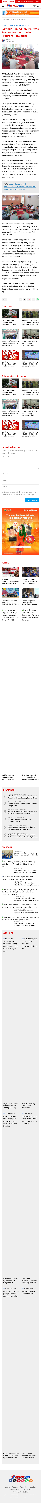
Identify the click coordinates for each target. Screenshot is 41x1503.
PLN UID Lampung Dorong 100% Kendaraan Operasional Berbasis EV (30, 1106)
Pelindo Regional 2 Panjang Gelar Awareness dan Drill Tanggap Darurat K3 (9, 323)
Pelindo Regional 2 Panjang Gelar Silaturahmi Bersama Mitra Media (29, 602)
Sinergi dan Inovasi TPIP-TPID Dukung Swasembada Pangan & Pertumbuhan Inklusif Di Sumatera (30, 777)
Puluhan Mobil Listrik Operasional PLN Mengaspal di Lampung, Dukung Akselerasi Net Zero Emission (10, 1281)
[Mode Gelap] (34, 6)
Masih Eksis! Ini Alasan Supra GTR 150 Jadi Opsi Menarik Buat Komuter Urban (11, 1456)
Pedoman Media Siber (21, 1492)
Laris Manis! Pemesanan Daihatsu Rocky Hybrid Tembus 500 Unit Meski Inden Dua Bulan (30, 1281)
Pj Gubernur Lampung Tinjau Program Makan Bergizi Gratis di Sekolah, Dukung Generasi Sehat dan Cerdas (23, 836)
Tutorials (23, 1487)
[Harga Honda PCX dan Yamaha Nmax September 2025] (30, 1370)
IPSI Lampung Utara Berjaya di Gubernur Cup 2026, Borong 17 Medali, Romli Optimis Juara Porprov (25, 871)
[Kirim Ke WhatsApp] (37, 299)
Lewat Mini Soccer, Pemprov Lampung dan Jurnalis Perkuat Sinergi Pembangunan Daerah (25, 924)
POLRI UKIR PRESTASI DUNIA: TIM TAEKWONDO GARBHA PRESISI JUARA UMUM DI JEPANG (10, 602)
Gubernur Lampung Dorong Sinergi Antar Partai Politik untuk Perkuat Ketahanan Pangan (29, 581)
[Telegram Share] (33, 299)
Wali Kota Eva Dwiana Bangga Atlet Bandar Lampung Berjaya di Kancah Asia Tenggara (26, 884)
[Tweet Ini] (24, 299)
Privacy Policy (15, 1489)
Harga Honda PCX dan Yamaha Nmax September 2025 (29, 1456)
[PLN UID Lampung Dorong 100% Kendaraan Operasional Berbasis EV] (30, 1020)
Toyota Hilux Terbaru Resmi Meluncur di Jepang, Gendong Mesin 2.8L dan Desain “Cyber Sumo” (11, 1106)
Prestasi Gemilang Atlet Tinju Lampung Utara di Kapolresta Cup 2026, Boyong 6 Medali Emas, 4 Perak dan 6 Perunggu (26, 899)
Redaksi (15, 1487)
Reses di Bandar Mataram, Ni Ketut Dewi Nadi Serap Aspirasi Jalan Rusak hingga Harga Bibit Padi (10, 581)
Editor (8, 39)
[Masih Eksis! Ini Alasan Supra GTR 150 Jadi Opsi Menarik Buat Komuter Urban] (11, 1370)
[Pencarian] (38, 6)
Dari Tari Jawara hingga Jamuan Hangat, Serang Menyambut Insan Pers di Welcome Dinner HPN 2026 (10, 777)
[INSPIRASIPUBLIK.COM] (14, 6)
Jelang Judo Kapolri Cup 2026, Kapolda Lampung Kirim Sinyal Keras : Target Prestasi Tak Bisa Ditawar (26, 854)
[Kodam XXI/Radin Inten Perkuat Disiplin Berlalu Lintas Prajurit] (10, 334)
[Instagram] (23, 1481)
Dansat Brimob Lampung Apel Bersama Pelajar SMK (22, 805)
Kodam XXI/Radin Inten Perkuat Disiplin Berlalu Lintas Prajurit (10, 343)
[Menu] (3, 6)
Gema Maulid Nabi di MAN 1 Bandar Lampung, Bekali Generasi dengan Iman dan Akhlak (30, 343)
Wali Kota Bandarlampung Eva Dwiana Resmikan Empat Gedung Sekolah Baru (22, 797)
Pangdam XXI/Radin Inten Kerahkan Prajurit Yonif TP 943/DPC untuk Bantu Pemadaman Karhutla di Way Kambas (30, 323)
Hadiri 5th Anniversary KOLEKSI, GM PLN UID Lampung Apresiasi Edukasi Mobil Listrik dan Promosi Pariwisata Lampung (30, 364)
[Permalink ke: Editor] (3, 40)
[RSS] (31, 1481)
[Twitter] (15, 1481)
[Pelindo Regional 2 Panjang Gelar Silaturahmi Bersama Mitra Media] (30, 593)
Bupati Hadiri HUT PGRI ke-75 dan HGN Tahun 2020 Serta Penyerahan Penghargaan (22, 828)
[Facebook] (10, 1481)
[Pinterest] (19, 1481)
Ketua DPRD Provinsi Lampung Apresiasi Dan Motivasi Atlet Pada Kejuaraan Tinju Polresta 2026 (26, 912)
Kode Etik (32, 1487)
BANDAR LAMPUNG (8, 25)
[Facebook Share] (20, 299)
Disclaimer (26, 1489)
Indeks (7, 1487)
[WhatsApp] (27, 1481)
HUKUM (26, 25)
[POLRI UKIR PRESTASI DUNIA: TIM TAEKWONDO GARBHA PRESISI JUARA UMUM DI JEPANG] (10, 593)
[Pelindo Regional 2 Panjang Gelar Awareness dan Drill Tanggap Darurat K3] (10, 313)
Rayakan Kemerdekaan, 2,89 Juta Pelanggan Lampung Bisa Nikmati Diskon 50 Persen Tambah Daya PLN (10, 364)
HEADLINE (19, 25)
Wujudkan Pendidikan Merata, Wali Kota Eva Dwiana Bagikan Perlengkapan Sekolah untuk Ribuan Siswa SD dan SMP (23, 812)
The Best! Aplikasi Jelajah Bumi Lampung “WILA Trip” (19, 820)
